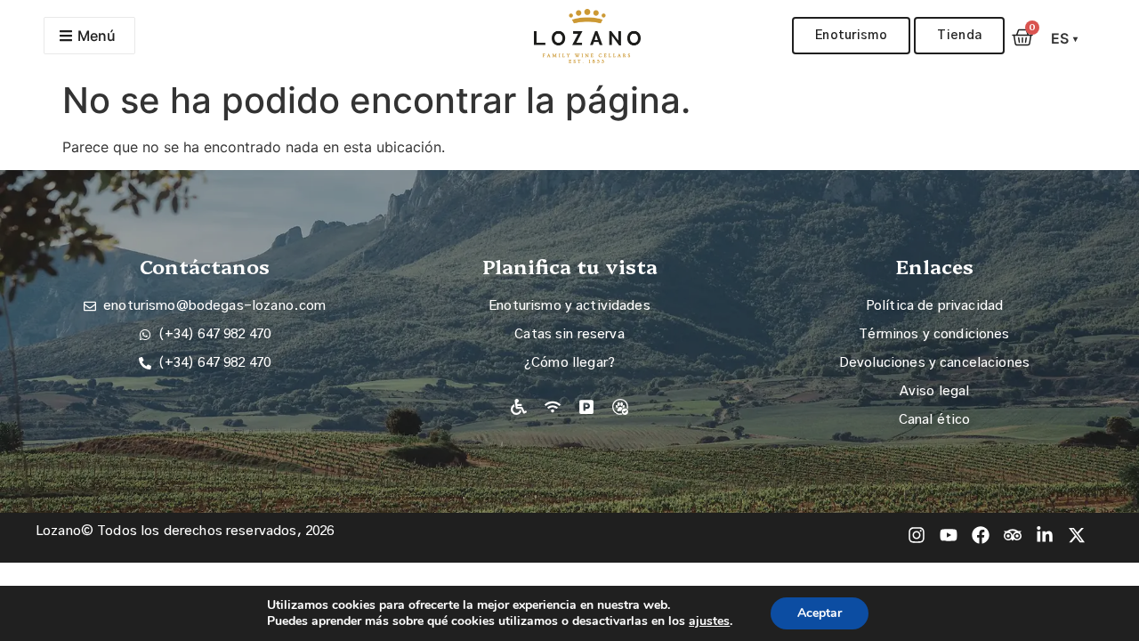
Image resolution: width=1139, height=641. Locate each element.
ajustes (709, 621)
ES (1064, 38)
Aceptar (819, 612)
